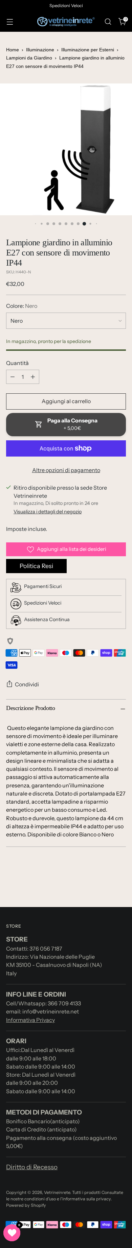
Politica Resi (36, 566)
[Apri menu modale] (10, 22)
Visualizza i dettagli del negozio (48, 512)
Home (12, 49)
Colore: (21, 305)
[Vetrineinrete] (66, 22)
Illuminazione (41, 49)
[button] (11, 1232)
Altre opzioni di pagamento (66, 470)
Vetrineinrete (57, 1192)
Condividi (27, 684)
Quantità (17, 363)
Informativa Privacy (30, 1020)
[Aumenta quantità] (33, 377)
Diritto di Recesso (32, 1167)
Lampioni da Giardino (29, 57)
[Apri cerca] (108, 22)
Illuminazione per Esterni (88, 49)
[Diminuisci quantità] (12, 377)
